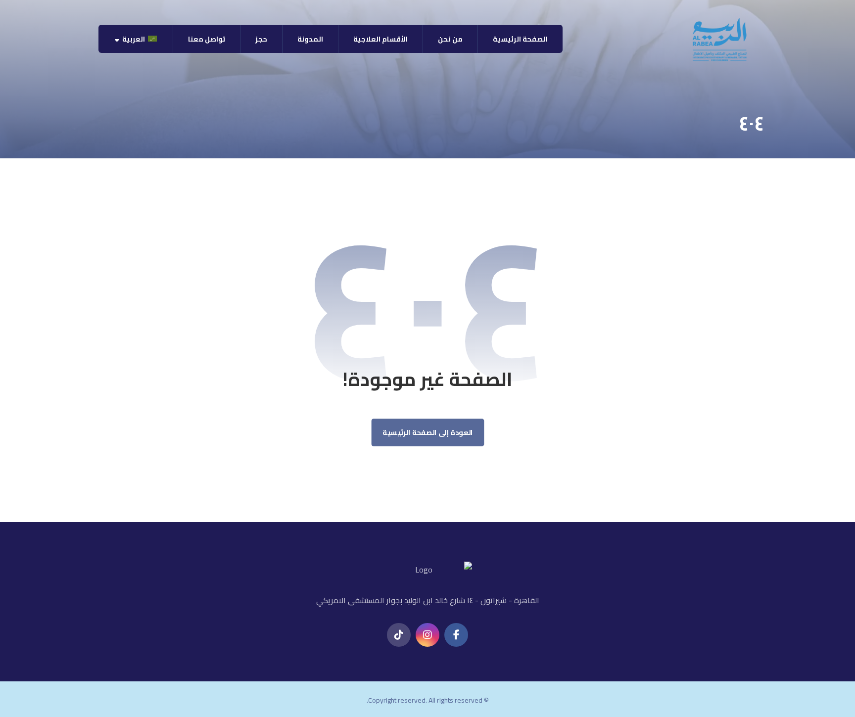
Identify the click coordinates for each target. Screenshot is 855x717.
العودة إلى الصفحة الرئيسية (427, 432)
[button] (456, 635)
